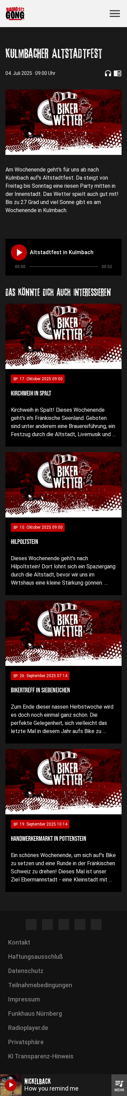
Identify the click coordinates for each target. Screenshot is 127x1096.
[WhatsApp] (80, 924)
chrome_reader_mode (117, 73)
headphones (108, 73)
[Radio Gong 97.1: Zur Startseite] (55, 13)
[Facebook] (31, 924)
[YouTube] (63, 924)
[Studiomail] (96, 924)
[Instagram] (47, 924)
